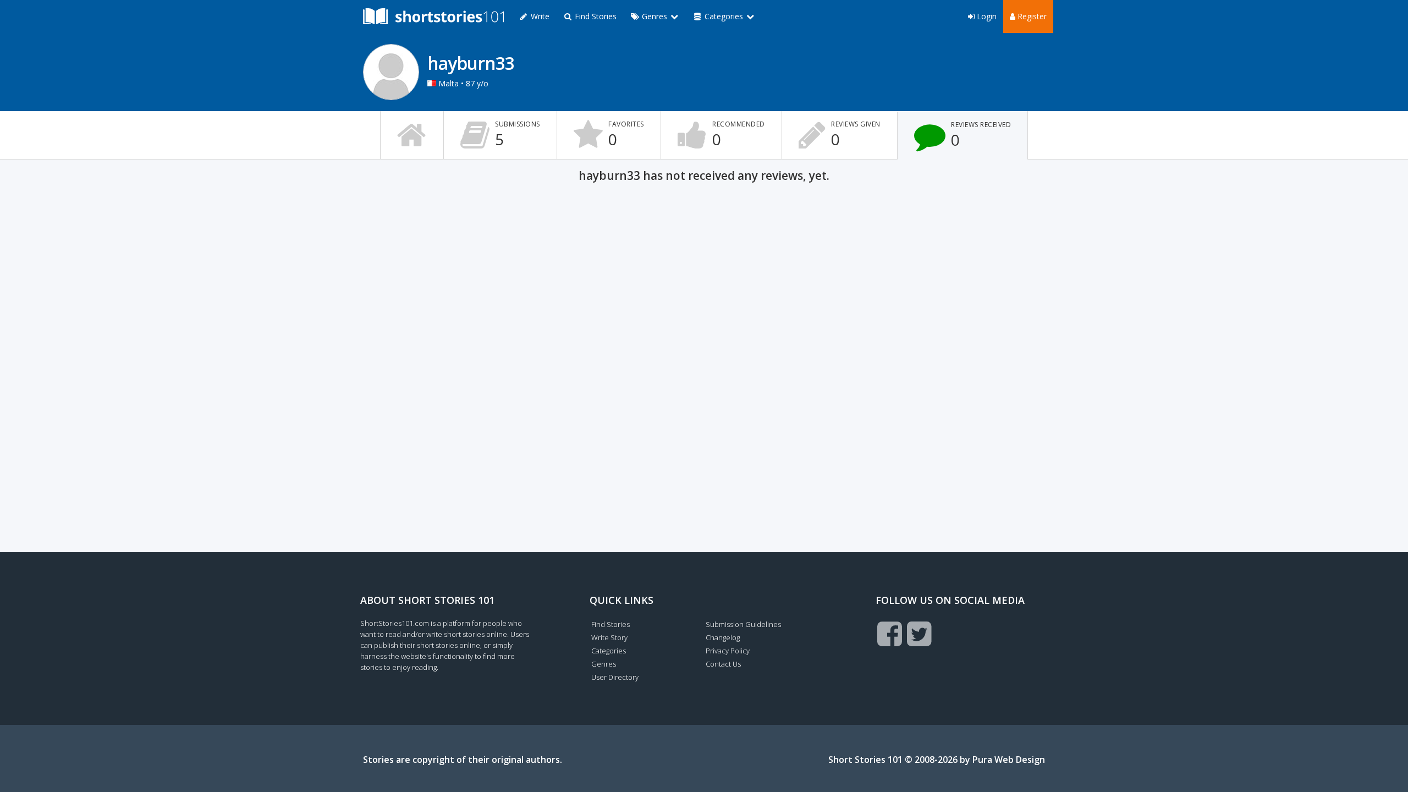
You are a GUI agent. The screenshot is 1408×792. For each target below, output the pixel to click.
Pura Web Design (1008, 760)
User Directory (615, 677)
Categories (608, 651)
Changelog (723, 637)
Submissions (517, 134)
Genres (603, 664)
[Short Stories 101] (433, 16)
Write (539, 16)
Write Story (609, 637)
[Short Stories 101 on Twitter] (919, 634)
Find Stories (595, 16)
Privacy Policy (728, 651)
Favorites (626, 134)
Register (1031, 16)
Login (986, 16)
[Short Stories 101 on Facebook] (890, 634)
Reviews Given (856, 134)
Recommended (738, 134)
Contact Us (723, 664)
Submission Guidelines (743, 624)
